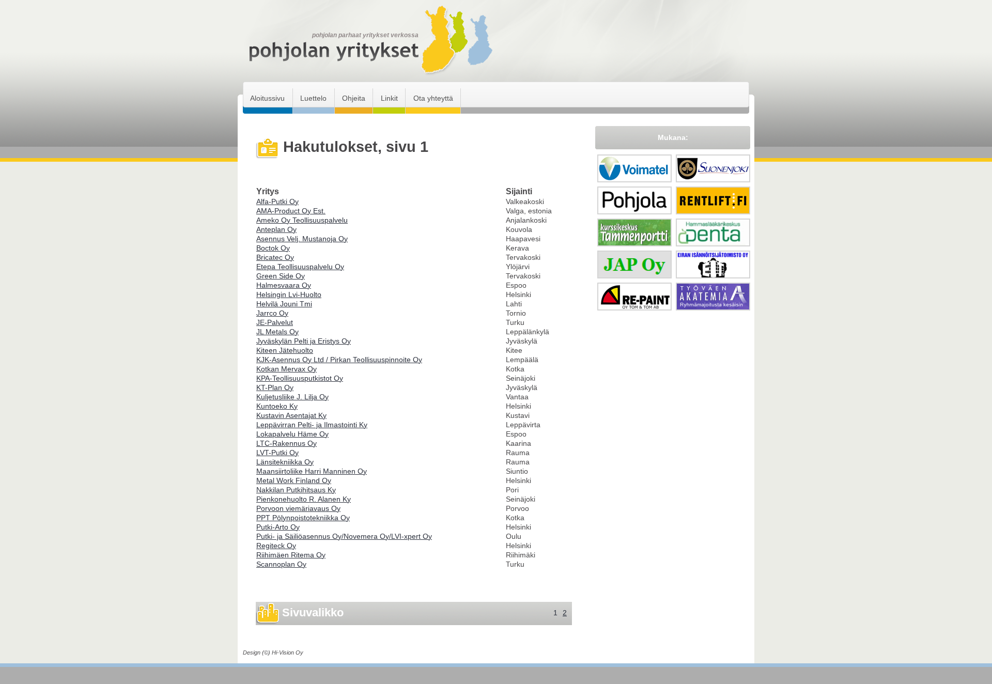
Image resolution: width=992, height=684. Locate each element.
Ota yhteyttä (433, 98)
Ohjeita (353, 98)
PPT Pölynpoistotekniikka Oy (303, 518)
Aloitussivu (267, 98)
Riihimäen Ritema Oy (291, 555)
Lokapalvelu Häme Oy (292, 434)
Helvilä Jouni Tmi (284, 304)
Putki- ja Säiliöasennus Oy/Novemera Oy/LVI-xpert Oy (344, 536)
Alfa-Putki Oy (277, 201)
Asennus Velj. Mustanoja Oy (302, 239)
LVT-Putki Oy (277, 452)
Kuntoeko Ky (277, 406)
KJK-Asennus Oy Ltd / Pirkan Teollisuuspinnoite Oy (339, 359)
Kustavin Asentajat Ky (291, 415)
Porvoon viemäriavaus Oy (298, 508)
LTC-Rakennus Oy (286, 443)
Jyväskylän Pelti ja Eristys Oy (303, 341)
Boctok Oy (273, 248)
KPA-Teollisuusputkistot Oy (299, 378)
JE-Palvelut (274, 322)
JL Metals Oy (277, 332)
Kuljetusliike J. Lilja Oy (292, 397)
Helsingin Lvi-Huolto (288, 294)
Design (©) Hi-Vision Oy (273, 652)
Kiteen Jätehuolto (284, 350)
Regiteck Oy (276, 545)
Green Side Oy (280, 276)
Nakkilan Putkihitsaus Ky (296, 490)
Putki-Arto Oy (278, 527)
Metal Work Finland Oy (293, 480)
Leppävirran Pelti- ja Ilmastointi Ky (311, 425)
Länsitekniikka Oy (285, 462)
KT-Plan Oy (274, 387)
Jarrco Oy (272, 313)
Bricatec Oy (275, 257)
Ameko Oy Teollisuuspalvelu (302, 220)
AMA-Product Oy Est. (291, 211)
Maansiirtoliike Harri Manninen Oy (311, 471)
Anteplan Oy (276, 229)
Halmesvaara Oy (283, 285)
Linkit (389, 98)
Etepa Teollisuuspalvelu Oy (300, 266)
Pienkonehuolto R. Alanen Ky (303, 499)
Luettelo (313, 98)
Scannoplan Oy (281, 564)
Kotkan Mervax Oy (286, 369)
